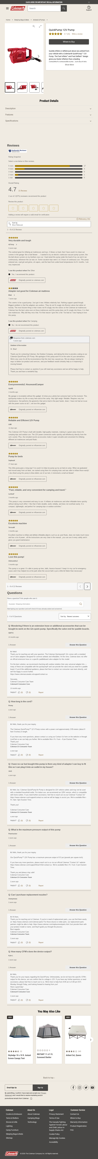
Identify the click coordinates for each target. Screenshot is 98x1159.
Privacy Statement (56, 1114)
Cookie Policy (54, 1134)
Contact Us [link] (74, 1114)
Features (9, 114)
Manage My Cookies (57, 1138)
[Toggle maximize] (40, 26)
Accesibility (53, 1142)
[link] (31, 1098)
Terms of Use (54, 1118)
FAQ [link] (72, 1130)
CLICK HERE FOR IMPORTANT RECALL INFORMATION (44, 2)
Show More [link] (69, 65)
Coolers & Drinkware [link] (14, 1114)
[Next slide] (38, 56)
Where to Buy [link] (75, 1118)
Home (8, 20)
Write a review (77, 34)
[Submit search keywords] (64, 8)
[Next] (90, 1039)
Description (10, 108)
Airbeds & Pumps (39, 20)
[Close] (90, 2)
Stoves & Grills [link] (11, 1122)
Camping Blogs (34, 1118)
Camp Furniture (12, 1130)
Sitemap (9, 1138)
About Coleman (34, 1114)
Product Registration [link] (78, 1126)
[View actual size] (34, 26)
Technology (32, 1122)
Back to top (48, 1077)
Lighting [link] (9, 1126)
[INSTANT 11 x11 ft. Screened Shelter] (49, 1040)
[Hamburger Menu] (7, 8)
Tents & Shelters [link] (12, 1118)
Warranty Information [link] (78, 1122)
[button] (89, 8)
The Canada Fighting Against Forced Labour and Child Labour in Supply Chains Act (58, 1126)
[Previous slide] (10, 56)
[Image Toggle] (31, 1047)
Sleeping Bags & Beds (21, 20)
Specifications (11, 121)
